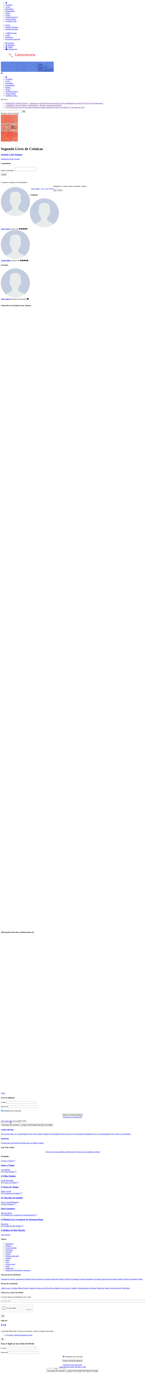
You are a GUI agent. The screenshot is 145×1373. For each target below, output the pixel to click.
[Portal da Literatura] (18, 57)
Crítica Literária (7, 1130)
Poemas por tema (11, 27)
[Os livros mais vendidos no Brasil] (87, 1152)
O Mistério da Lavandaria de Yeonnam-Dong (22, 1219)
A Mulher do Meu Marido (13, 1230)
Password (4, 1106)
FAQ (7, 1262)
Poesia (7, 13)
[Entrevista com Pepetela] (10, 1143)
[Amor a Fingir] (8, 1161)
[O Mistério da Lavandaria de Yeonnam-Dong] (19, 1215)
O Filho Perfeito (8, 1176)
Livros (7, 7)
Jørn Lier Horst (6, 1213)
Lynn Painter (5, 1170)
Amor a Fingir (7, 1165)
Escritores (8, 5)
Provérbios (9, 9)
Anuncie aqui (10, 1264)
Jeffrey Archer (6, 1191)
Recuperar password (12, 39)
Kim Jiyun (4, 1224)
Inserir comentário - (8, 170)
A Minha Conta (11, 21)
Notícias (8, 1258)
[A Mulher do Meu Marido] (12, 1226)
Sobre (7, 1260)
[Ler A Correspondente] (101, 1134)
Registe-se (9, 37)
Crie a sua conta (6, 1121)
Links (7, 1266)
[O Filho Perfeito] (9, 1172)
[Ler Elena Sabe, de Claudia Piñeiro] (14, 1134)
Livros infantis (10, 19)
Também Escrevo (11, 17)
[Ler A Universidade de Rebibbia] (79, 1134)
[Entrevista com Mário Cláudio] (32, 1143)
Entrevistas (9, 1244)
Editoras (8, 1246)
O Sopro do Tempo (10, 1187)
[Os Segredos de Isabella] (11, 1193)
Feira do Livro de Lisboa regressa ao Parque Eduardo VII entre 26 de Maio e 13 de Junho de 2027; (45, 107)
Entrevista (5, 1139)
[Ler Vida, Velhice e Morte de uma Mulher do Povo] (47, 1134)
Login (7, 35)
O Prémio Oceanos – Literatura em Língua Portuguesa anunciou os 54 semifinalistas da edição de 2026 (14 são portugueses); (54, 103)
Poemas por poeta (11, 29)
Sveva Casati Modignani (9, 1202)
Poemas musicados (12, 1256)
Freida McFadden (7, 1180)
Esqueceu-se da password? (72, 1117)
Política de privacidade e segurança (17, 1270)
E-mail (3, 1102)
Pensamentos (10, 11)
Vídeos (8, 1254)
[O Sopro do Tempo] (10, 1182)
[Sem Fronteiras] (8, 1204)
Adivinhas (9, 1250)
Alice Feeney (5, 1235)
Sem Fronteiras (8, 1208)
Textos (7, 15)
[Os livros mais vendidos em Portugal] (59, 1152)
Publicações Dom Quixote (10, 159)
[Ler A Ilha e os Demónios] (120, 1134)
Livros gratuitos (11, 1248)
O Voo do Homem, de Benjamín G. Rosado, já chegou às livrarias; (33, 105)
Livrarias (8, 1252)
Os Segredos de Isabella (12, 1198)
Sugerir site (9, 1268)
